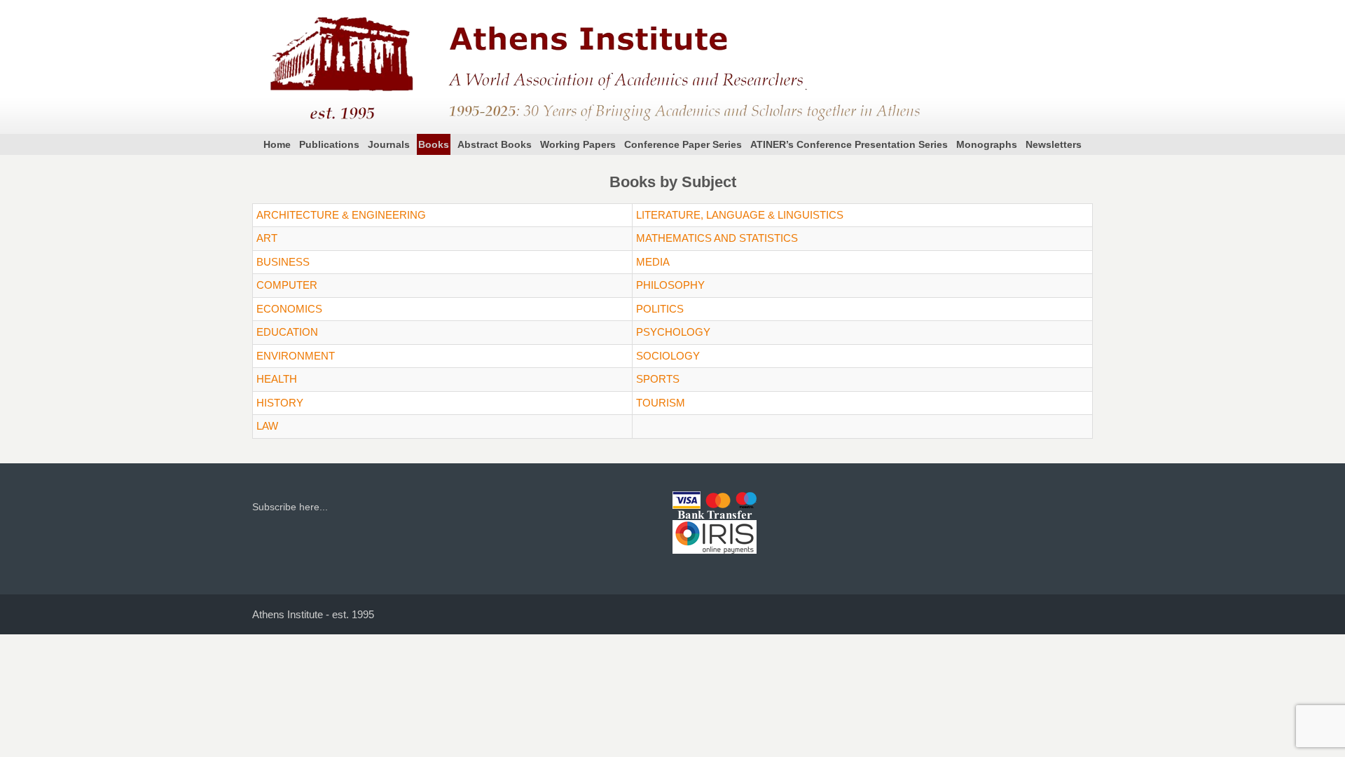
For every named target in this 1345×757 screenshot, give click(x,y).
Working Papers (578, 144)
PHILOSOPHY (670, 285)
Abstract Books (494, 144)
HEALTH (276, 379)
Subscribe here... (290, 506)
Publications (329, 144)
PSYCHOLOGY (673, 332)
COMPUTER (286, 285)
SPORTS (658, 379)
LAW (267, 426)
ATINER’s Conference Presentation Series (849, 144)
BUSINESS (283, 262)
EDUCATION (287, 332)
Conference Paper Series (683, 144)
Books (433, 144)
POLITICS (660, 309)
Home (277, 144)
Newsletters (1054, 144)
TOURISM (660, 403)
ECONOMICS (289, 309)
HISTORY (279, 403)
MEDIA (653, 262)
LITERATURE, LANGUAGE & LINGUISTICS (739, 215)
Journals (389, 144)
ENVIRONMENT (295, 356)
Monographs (986, 144)
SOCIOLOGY (668, 356)
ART (266, 238)
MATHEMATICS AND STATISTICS (717, 238)
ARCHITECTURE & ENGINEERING (341, 215)
